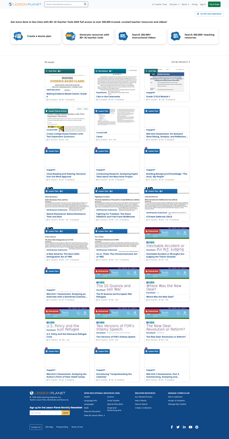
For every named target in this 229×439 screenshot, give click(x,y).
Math (86, 408)
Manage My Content (177, 404)
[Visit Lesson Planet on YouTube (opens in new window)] (190, 427)
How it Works (140, 400)
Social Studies (113, 400)
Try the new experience (210, 13)
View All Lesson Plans (93, 415)
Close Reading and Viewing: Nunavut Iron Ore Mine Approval (66, 175)
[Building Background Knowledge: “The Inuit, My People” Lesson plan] (167, 164)
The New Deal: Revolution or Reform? (166, 336)
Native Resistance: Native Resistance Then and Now (66, 215)
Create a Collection (143, 408)
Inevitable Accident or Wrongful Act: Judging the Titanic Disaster (165, 255)
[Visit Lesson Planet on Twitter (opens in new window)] (178, 427)
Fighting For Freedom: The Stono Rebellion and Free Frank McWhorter (115, 215)
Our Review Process (143, 397)
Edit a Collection (175, 397)
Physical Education (92, 411)
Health (87, 397)
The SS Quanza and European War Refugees (114, 295)
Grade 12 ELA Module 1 (158, 96)
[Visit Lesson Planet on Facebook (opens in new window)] (171, 427)
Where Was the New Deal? (160, 296)
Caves (99, 136)
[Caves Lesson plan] (117, 123)
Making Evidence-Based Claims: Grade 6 (67, 95)
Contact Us (36, 427)
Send (65, 412)
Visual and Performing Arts (114, 409)
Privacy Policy (62, 427)
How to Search (141, 404)
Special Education (115, 404)
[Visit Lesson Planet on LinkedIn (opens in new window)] (184, 427)
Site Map (49, 427)
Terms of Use (77, 427)
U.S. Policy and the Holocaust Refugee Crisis (67, 335)
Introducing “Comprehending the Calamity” (114, 375)
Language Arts (90, 400)
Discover (173, 4)
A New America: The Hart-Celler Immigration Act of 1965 (63, 255)
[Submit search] (85, 4)
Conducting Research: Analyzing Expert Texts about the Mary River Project (117, 175)
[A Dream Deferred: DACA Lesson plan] (167, 219)
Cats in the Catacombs (108, 96)
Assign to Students (176, 400)
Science (110, 397)
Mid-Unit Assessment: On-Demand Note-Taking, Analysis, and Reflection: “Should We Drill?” (166, 136)
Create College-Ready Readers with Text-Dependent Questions (65, 135)
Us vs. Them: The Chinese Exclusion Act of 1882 (116, 255)
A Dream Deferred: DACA (159, 216)
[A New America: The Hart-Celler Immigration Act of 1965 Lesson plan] (67, 259)
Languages (89, 404)
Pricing (194, 4)
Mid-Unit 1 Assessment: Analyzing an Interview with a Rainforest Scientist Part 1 (66, 296)
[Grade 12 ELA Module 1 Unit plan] (167, 94)
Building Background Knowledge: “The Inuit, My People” (166, 175)
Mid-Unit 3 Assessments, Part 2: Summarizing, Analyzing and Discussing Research (163, 377)
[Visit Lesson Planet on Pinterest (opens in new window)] (196, 427)
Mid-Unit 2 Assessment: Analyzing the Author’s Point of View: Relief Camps (67, 375)
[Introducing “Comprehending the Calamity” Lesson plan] (117, 366)
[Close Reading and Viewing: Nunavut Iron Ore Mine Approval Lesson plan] (67, 165)
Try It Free (214, 4)
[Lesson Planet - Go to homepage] (26, 4)
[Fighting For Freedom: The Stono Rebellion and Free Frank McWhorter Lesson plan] (117, 219)
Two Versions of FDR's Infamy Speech (115, 336)
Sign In (203, 4)
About (184, 4)
